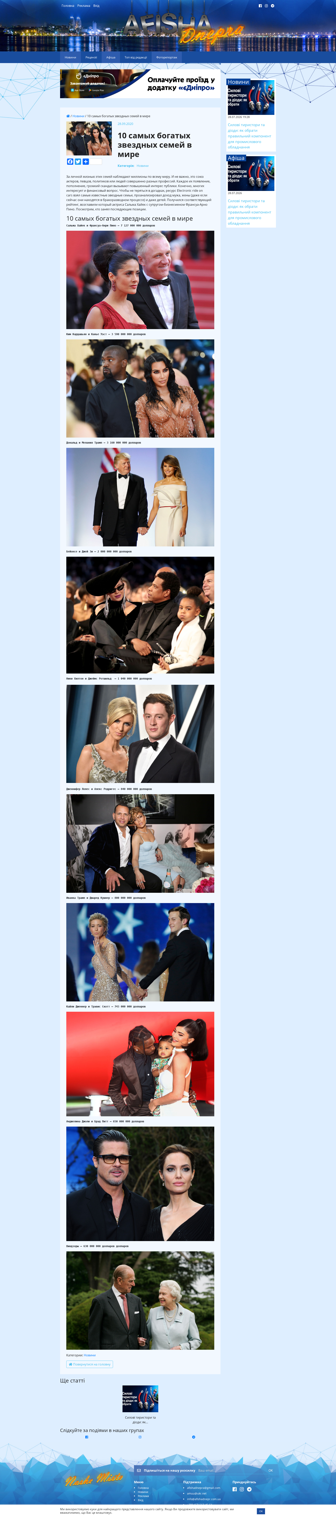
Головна (68, 5)
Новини (78, 116)
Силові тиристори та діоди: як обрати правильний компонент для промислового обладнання (249, 136)
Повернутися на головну (91, 1364)
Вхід (96, 5)
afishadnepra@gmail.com (203, 1488)
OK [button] (261, 1511)
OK (271, 1470)
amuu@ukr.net (196, 1493)
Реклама (83, 5)
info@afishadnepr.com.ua (204, 1499)
